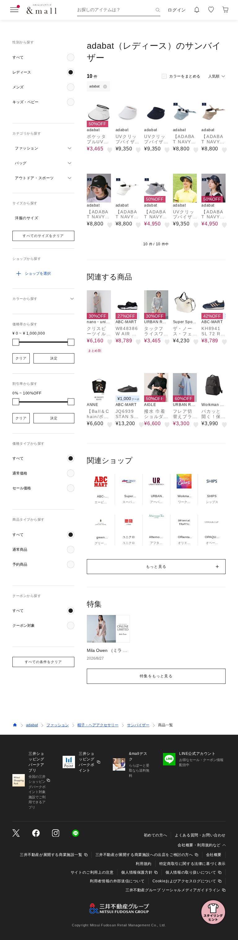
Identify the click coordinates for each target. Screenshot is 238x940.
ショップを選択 (38, 273)
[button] (43, 57)
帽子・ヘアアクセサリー (97, 725)
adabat (32, 725)
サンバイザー (138, 725)
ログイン (177, 10)
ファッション (57, 725)
